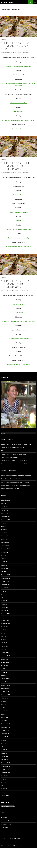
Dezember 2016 (5, 763)
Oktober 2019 (5, 659)
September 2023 (5, 520)
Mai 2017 (3, 746)
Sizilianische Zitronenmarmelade (19, 482)
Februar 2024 (5, 510)
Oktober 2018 (5, 691)
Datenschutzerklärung (6, 845)
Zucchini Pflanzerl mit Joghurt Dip (18, 238)
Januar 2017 (4, 759)
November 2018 (5, 688)
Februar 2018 (5, 717)
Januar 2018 (4, 720)
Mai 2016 (3, 785)
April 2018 (4, 711)
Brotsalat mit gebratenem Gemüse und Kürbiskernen (18, 120)
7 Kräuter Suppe (5, 451)
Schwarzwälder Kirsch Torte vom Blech (18, 364)
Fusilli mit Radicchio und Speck (18, 212)
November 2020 (5, 617)
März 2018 (4, 714)
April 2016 (4, 788)
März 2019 (4, 675)
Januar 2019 (4, 682)
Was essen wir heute (8, 2)
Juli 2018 (3, 701)
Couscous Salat (18, 312)
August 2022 (4, 552)
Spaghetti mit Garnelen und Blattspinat (18, 66)
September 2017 (5, 733)
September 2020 (5, 623)
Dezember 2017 (5, 724)
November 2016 (5, 766)
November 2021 (5, 578)
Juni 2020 (3, 633)
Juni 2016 (3, 782)
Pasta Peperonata (18, 111)
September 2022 (5, 549)
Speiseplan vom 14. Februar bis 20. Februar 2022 (15, 166)
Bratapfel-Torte (14, 488)
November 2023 (5, 516)
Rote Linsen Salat (18, 75)
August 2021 (4, 588)
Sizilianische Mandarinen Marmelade (20, 475)
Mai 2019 (3, 669)
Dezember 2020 (5, 613)
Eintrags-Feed (5, 821)
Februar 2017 (5, 756)
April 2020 (4, 639)
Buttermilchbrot (11, 229)
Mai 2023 (3, 526)
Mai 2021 (3, 597)
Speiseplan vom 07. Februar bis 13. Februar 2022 (15, 284)
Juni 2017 (3, 743)
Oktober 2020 (5, 620)
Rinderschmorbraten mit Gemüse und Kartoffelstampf (18, 321)
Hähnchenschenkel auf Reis (18, 103)
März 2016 (4, 792)
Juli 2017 (3, 740)
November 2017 (5, 727)
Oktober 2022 (5, 545)
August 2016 (4, 776)
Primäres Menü (35, 2)
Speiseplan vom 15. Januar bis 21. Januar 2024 (14, 460)
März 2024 (4, 507)
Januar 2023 (4, 539)
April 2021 (4, 601)
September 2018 (5, 695)
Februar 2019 (5, 678)
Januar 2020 (4, 649)
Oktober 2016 (5, 769)
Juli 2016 (3, 779)
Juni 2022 (3, 555)
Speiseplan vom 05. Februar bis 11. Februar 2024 (14, 454)
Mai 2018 (3, 707)
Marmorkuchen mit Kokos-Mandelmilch (18, 246)
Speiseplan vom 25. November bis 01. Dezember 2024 (16, 444)
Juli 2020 (3, 630)
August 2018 (4, 698)
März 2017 (4, 753)
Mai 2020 (3, 636)
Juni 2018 (3, 704)
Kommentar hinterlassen (21, 52)
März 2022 (4, 565)
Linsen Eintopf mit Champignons (10, 457)
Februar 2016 (5, 795)
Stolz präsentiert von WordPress (20, 845)
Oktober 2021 (5, 581)
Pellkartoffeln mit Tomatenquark (19, 338)
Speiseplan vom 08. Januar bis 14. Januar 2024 (14, 464)
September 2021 (5, 584)
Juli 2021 (3, 591)
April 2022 (4, 562)
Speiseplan (4, 39)
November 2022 (5, 542)
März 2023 (4, 532)
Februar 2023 (5, 536)
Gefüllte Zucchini (18, 304)
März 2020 (4, 643)
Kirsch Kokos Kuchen (18, 129)
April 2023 (4, 529)
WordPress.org (5, 827)
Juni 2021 (3, 594)
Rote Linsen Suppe (18, 195)
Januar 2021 (4, 610)
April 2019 (4, 672)
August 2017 (4, 737)
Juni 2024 (3, 503)
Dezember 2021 (5, 575)
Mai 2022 (3, 558)
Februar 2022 (5, 568)
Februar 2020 (5, 646)
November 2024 (5, 500)
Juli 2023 (3, 523)
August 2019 (4, 665)
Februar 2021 (5, 607)
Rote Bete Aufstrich (25, 229)
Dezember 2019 (5, 652)
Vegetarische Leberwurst (18, 330)
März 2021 (4, 604)
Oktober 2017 (5, 730)
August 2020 (4, 626)
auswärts (18, 220)
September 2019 (5, 662)
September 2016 (5, 772)
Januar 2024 (4, 513)
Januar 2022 (4, 571)
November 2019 (5, 656)
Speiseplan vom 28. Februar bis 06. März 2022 (16, 46)
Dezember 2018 (5, 685)
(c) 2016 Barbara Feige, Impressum (10, 838)
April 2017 (4, 750)
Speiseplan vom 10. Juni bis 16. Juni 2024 (12, 447)
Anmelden (4, 817)
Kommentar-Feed (6, 824)
